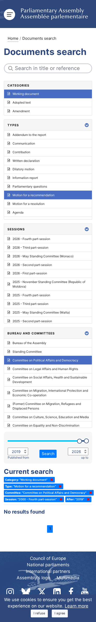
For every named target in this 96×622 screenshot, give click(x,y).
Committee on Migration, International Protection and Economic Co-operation (50, 393)
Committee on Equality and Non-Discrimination (46, 425)
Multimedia (68, 577)
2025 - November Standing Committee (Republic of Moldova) (49, 284)
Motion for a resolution (29, 204)
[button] (87, 125)
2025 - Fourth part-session (31, 295)
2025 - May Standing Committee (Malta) (41, 312)
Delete (50, 479)
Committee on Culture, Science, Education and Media (51, 417)
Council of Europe (48, 558)
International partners (48, 571)
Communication (24, 143)
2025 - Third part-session (30, 304)
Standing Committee (27, 352)
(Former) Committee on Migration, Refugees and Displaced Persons (47, 406)
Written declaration (26, 161)
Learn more (76, 606)
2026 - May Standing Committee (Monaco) (43, 256)
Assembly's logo (33, 577)
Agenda (18, 212)
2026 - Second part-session (32, 265)
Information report (25, 178)
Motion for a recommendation (34, 195)
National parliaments (48, 564)
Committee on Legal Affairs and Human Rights (45, 369)
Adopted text (22, 102)
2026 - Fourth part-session (31, 239)
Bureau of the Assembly (29, 343)
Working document (26, 94)
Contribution (21, 152)
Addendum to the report (29, 135)
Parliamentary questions (30, 186)
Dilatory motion (23, 169)
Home (13, 38)
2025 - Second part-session (32, 321)
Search (48, 453)
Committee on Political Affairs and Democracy (45, 360)
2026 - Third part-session (30, 247)
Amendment (21, 111)
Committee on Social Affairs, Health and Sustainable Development (50, 379)
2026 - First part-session (30, 273)
